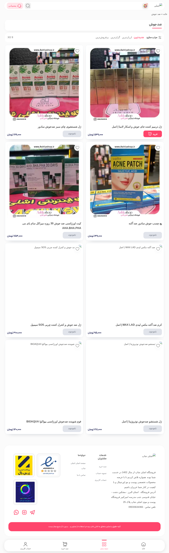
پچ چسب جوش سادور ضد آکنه (145, 223)
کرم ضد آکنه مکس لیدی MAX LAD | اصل (139, 324)
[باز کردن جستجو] (28, 6)
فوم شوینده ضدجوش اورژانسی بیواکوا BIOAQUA (53, 421)
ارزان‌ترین (127, 37)
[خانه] (149, 460)
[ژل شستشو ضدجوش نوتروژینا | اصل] (125, 379)
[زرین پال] (23, 465)
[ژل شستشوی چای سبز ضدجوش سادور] (44, 84)
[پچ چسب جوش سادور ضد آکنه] (125, 181)
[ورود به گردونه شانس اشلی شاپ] (145, 6)
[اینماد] (48, 465)
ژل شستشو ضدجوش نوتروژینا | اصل (142, 421)
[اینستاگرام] (24, 512)
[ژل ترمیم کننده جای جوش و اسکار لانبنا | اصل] (125, 84)
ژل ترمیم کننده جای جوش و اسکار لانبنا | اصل (137, 126)
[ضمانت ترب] (25, 492)
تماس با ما (81, 475)
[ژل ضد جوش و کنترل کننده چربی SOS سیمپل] (44, 282)
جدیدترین (139, 37)
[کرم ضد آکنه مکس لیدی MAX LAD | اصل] (125, 282)
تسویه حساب (101, 473)
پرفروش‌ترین (102, 37)
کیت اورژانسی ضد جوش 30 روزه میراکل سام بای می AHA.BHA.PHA (51, 225)
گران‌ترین (115, 37)
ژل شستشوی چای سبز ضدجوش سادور (59, 126)
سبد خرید (102, 466)
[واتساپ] (16, 512)
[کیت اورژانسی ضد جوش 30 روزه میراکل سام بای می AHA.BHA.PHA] (44, 181)
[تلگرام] (32, 512)
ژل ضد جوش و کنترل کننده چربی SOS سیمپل (56, 324)
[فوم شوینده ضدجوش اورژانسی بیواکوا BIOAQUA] (44, 379)
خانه (165, 14)
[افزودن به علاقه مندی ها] (158, 51)
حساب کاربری (100, 480)
